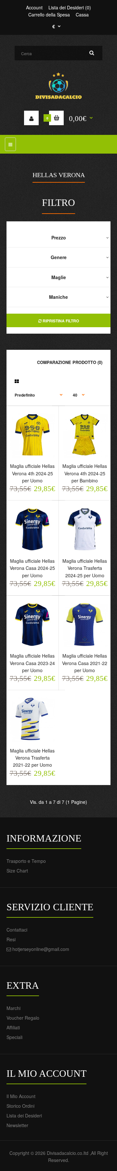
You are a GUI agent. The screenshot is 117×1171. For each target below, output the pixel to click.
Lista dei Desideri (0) (69, 7)
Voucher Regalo (22, 1018)
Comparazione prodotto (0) (69, 362)
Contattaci (16, 929)
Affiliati (13, 1027)
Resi (11, 939)
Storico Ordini (20, 1106)
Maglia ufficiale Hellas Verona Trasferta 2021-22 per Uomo (32, 757)
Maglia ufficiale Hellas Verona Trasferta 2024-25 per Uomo (84, 568)
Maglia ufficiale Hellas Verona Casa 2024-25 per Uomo (32, 568)
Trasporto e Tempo (26, 861)
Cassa (82, 14)
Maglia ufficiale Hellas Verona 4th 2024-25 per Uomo (32, 473)
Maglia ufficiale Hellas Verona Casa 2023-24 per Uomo (32, 662)
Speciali (14, 1037)
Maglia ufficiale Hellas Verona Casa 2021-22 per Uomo (84, 662)
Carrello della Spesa (49, 14)
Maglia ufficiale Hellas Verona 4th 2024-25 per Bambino (84, 473)
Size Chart (17, 870)
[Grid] (17, 381)
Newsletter (17, 1125)
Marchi (13, 1008)
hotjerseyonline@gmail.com (40, 949)
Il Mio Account (20, 1096)
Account (34, 7)
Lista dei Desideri (24, 1115)
